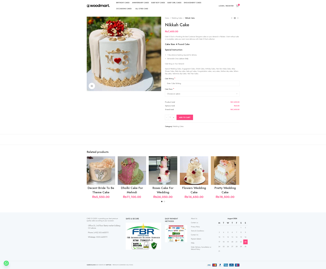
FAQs (192, 243)
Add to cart (184, 117)
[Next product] (237, 18)
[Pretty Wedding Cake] (225, 170)
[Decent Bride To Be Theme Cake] (101, 170)
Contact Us (194, 235)
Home (167, 18)
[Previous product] (231, 18)
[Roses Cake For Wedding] (163, 170)
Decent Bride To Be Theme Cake (101, 190)
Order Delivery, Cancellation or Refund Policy (201, 248)
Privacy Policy (195, 227)
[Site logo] (98, 5)
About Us (194, 218)
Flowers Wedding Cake (194, 190)
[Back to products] (234, 18)
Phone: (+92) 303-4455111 (98, 232)
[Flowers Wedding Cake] (194, 170)
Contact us (194, 222)
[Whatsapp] (6, 263)
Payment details (196, 239)
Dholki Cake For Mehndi (132, 190)
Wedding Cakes (177, 18)
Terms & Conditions (197, 231)
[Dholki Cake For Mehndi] (132, 170)
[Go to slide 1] (161, 201)
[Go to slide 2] (164, 201)
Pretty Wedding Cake (225, 190)
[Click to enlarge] (92, 86)
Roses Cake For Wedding (162, 190)
